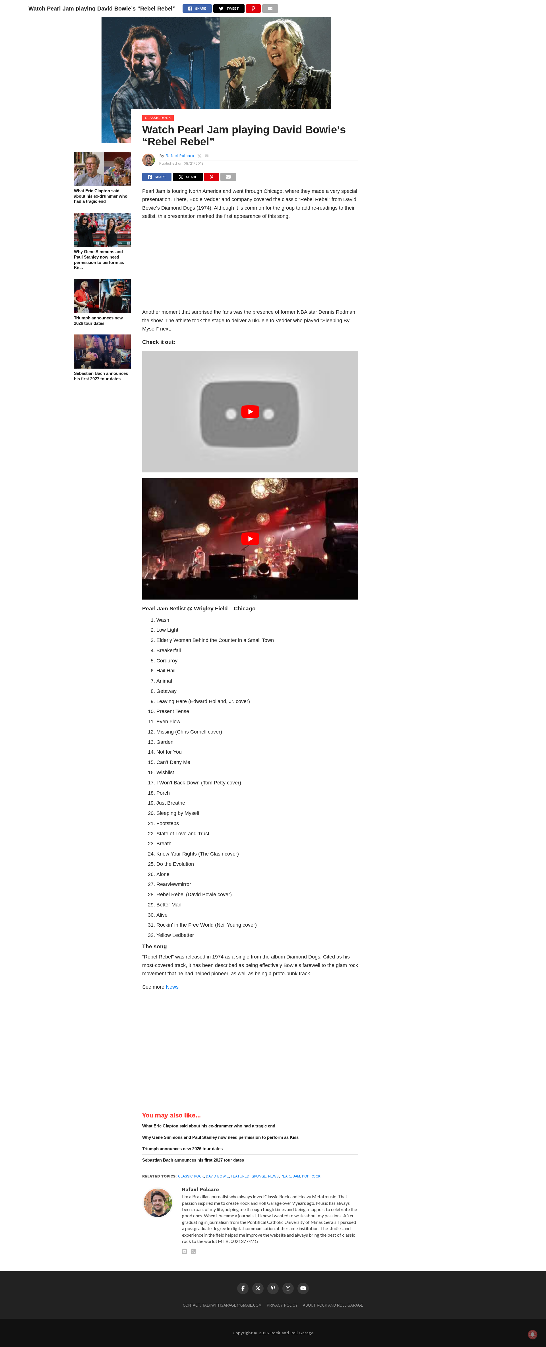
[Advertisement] (250, 265)
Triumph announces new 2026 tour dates (98, 320)
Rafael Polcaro (180, 155)
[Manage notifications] (532, 1334)
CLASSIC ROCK (191, 1176)
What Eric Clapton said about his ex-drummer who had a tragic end (100, 196)
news (273, 1176)
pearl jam (290, 1176)
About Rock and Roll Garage (333, 1305)
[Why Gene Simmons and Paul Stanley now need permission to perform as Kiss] (102, 245)
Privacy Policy (282, 1305)
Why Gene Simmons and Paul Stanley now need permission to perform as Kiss (99, 259)
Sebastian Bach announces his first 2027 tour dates (101, 376)
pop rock (311, 1176)
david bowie (217, 1176)
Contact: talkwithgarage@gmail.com (222, 1305)
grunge (258, 1176)
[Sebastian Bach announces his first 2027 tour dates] (102, 366)
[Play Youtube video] (250, 411)
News (172, 987)
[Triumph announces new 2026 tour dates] (102, 311)
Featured (240, 1176)
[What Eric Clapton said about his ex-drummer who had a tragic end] (102, 184)
